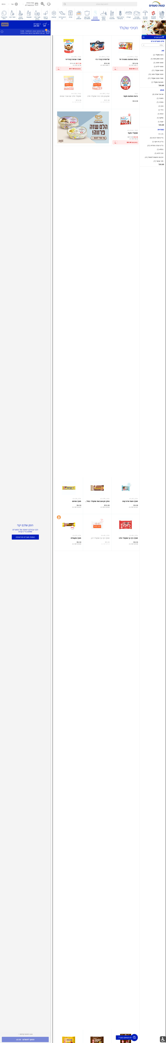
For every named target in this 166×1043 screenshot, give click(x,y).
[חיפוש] (64, 4)
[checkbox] (153, 55)
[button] (29, 4)
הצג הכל (161, 85)
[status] (37, 24)
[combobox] (99, 4)
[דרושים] (43, 4)
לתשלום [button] (5, 24)
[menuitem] (162, 14)
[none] (125, 53)
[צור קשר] (49, 4)
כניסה (3, 4)
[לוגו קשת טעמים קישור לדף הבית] (157, 4)
